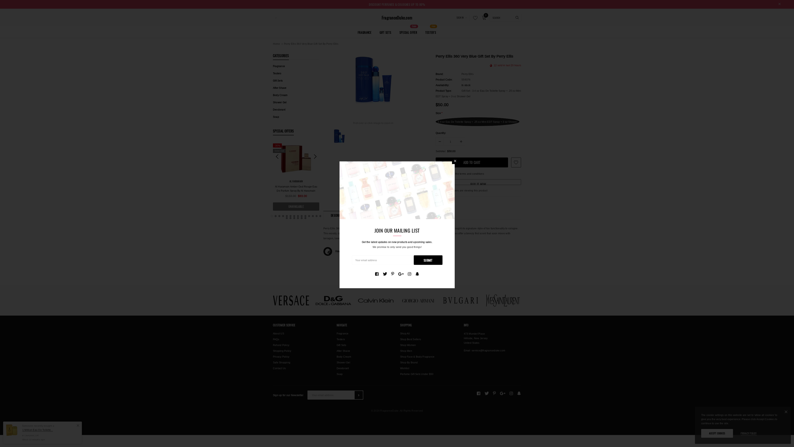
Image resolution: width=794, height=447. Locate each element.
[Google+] (401, 274)
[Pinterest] (392, 274)
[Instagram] (409, 274)
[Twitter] (385, 274)
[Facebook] (377, 274)
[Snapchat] (417, 274)
